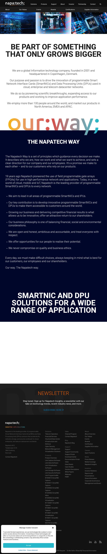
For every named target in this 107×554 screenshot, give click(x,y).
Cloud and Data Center (52, 439)
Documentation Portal (72, 459)
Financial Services (51, 436)
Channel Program (71, 434)
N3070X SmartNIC (51, 523)
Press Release (89, 459)
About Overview (90, 434)
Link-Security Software (52, 473)
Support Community (71, 452)
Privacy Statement (32, 550)
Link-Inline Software (51, 463)
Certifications (70, 10)
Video (67, 462)
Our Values (23, 10)
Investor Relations (91, 471)
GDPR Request (60, 551)
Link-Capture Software (52, 460)
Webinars (68, 474)
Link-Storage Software (52, 470)
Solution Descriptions (72, 469)
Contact (93, 4)
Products (44, 4)
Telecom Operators (51, 434)
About (63, 4)
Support (53, 4)
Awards (53, 10)
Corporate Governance (92, 481)
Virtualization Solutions (52, 451)
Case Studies (69, 467)
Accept (28, 545)
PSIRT (67, 477)
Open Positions (90, 453)
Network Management (52, 449)
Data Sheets (69, 464)
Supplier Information (92, 10)
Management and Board (93, 483)
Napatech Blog (70, 443)
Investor (71, 4)
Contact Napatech (11, 457)
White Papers (69, 472)
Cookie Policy (22, 550)
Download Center (70, 457)
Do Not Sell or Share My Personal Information (81, 551)
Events (38, 10)
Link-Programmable (51, 475)
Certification (89, 444)
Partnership (82, 4)
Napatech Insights (91, 464)
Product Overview (51, 458)
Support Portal (70, 454)
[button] (53, 528)
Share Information (91, 478)
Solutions (34, 4)
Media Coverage (90, 462)
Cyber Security (50, 446)
